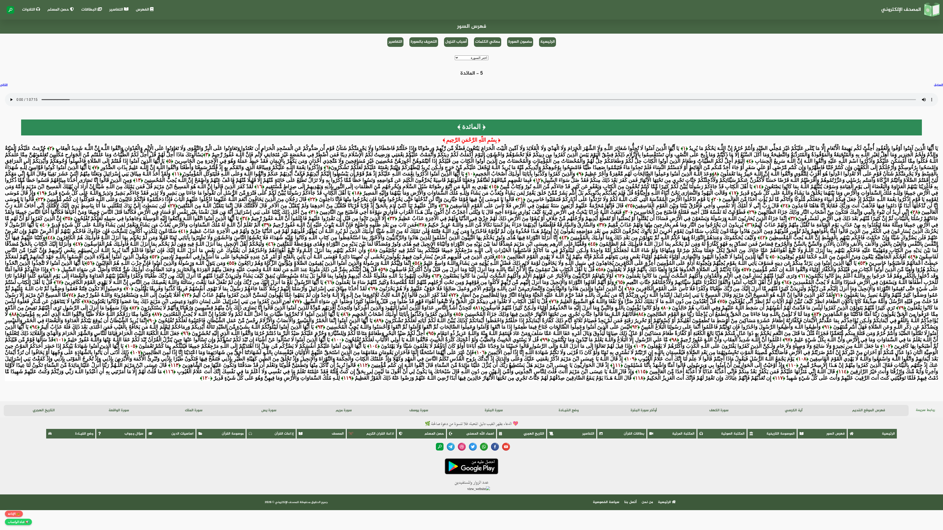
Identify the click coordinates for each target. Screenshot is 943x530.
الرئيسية (547, 42)
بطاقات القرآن (634, 434)
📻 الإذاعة (14, 514)
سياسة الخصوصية (606, 502)
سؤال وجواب (134, 434)
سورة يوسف (418, 410)
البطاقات (89, 9)
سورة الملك (193, 410)
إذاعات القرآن (284, 434)
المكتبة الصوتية (733, 434)
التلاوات (29, 9)
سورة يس (268, 410)
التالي (4, 84)
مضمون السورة (520, 42)
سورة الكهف (718, 410)
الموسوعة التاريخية (780, 434)
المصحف (338, 434)
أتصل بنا (630, 502)
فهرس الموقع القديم (868, 410)
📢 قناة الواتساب (18, 522)
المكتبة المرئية (683, 434)
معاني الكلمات (487, 42)
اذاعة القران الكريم (380, 434)
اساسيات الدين (182, 434)
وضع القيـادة (569, 410)
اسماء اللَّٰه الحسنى (480, 434)
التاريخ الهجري (44, 410)
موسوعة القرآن (233, 434)
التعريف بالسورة (424, 42)
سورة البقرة (494, 410)
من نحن (647, 502)
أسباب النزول (456, 42)
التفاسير (116, 9)
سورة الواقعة (119, 410)
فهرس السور (835, 434)
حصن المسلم (58, 9)
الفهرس (143, 9)
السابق (938, 84)
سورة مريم (344, 410)
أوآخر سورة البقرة (644, 410)
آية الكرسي (794, 410)
